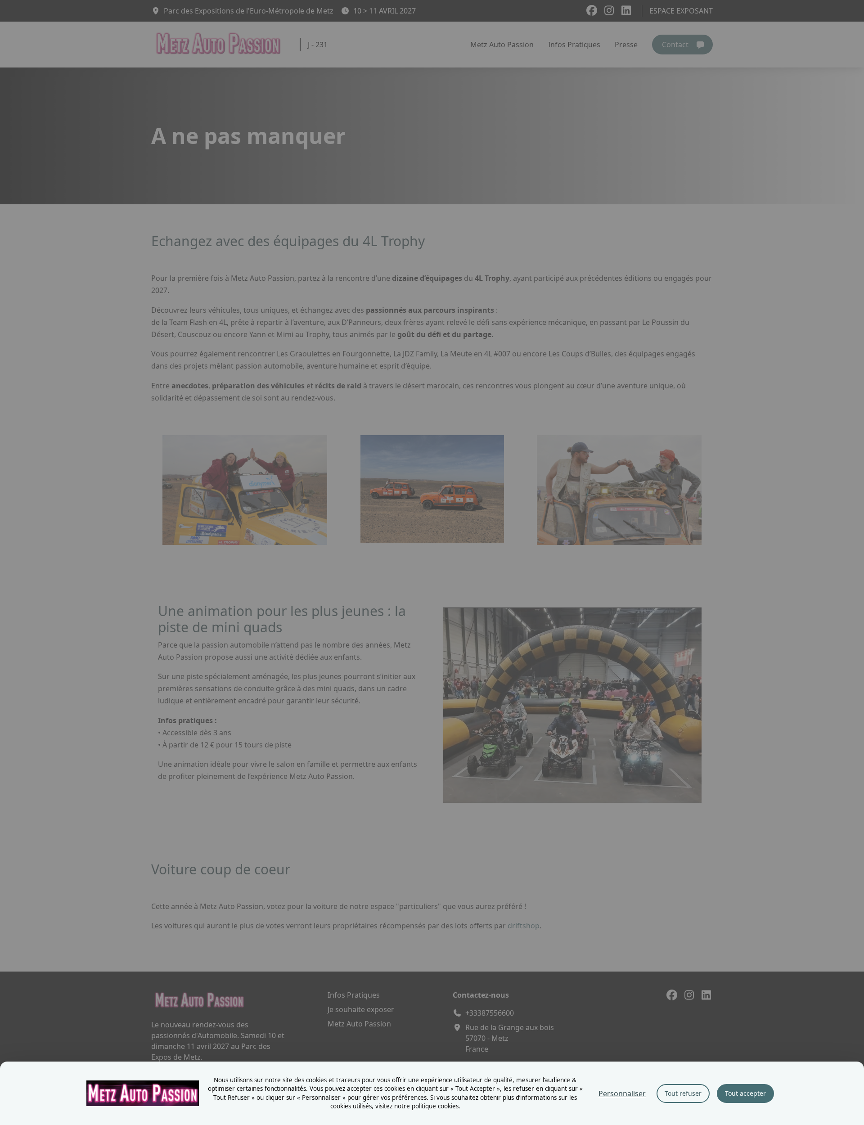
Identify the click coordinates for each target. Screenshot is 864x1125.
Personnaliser (622, 1093)
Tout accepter (745, 1093)
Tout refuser (683, 1093)
